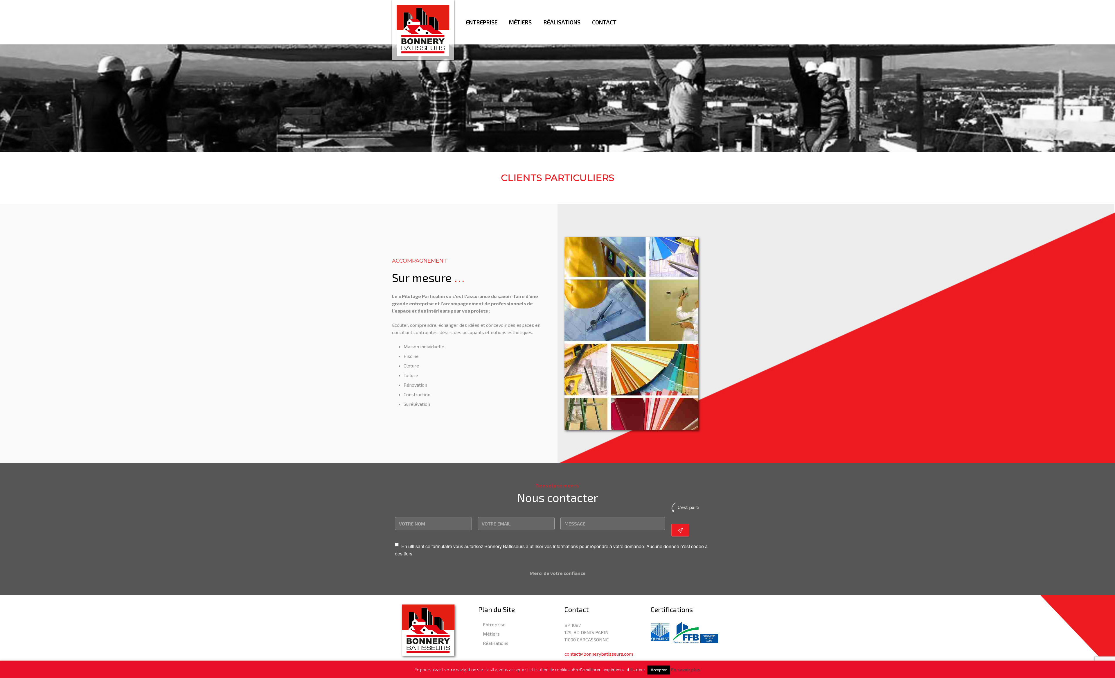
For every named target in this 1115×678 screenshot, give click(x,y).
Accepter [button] (659, 670)
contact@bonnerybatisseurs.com (598, 654)
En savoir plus (685, 669)
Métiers (491, 633)
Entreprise (494, 624)
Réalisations (495, 643)
